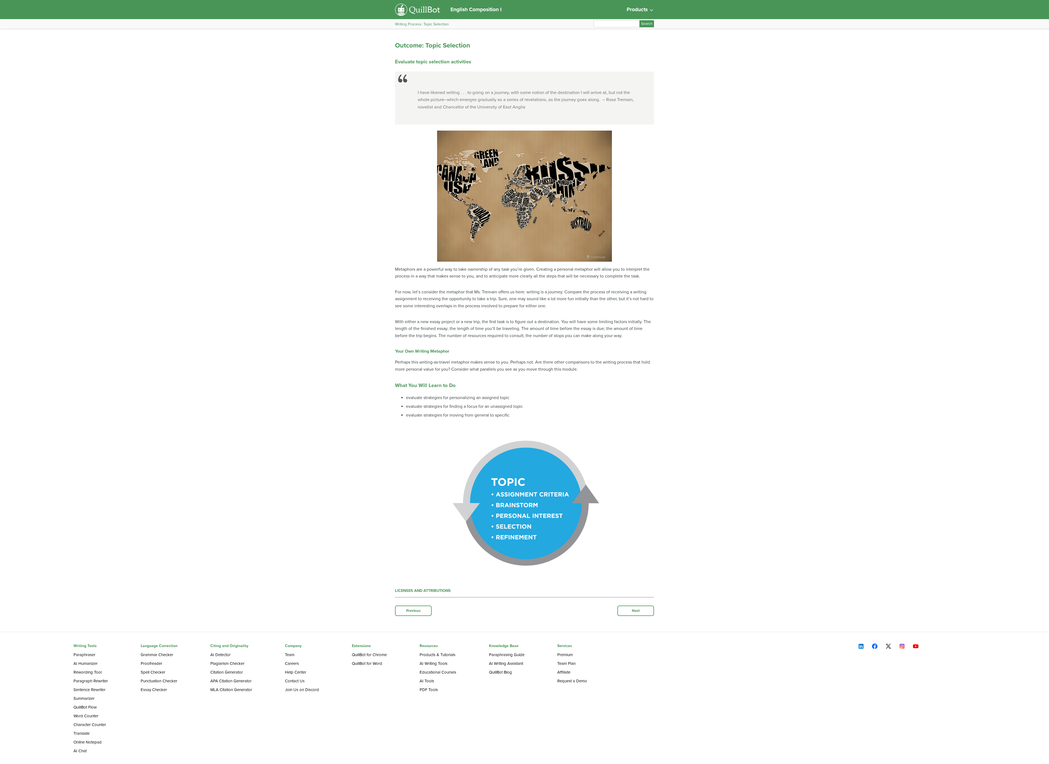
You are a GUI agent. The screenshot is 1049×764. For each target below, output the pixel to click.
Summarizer (84, 698)
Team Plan (566, 663)
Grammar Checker (157, 654)
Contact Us (295, 681)
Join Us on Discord (302, 689)
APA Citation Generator (231, 681)
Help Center (295, 672)
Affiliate (563, 672)
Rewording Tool (87, 672)
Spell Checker (153, 672)
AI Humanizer (85, 663)
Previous (413, 611)
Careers (292, 663)
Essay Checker (154, 689)
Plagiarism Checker (227, 663)
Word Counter (85, 715)
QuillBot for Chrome (369, 654)
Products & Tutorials (437, 654)
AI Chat (80, 750)
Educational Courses (438, 672)
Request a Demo (572, 681)
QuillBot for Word (367, 663)
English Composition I (476, 9)
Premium (565, 654)
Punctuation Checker (159, 681)
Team (289, 654)
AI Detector (220, 654)
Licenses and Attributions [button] (423, 590)
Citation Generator (226, 672)
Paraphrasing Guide (506, 654)
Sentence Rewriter (89, 689)
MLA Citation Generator (231, 689)
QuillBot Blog (500, 672)
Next (636, 611)
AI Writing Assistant (506, 663)
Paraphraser (84, 654)
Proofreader (151, 663)
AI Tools (427, 681)
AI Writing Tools (433, 663)
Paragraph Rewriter (90, 681)
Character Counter (89, 724)
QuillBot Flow (85, 707)
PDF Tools (429, 689)
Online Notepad (87, 742)
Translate (81, 733)
